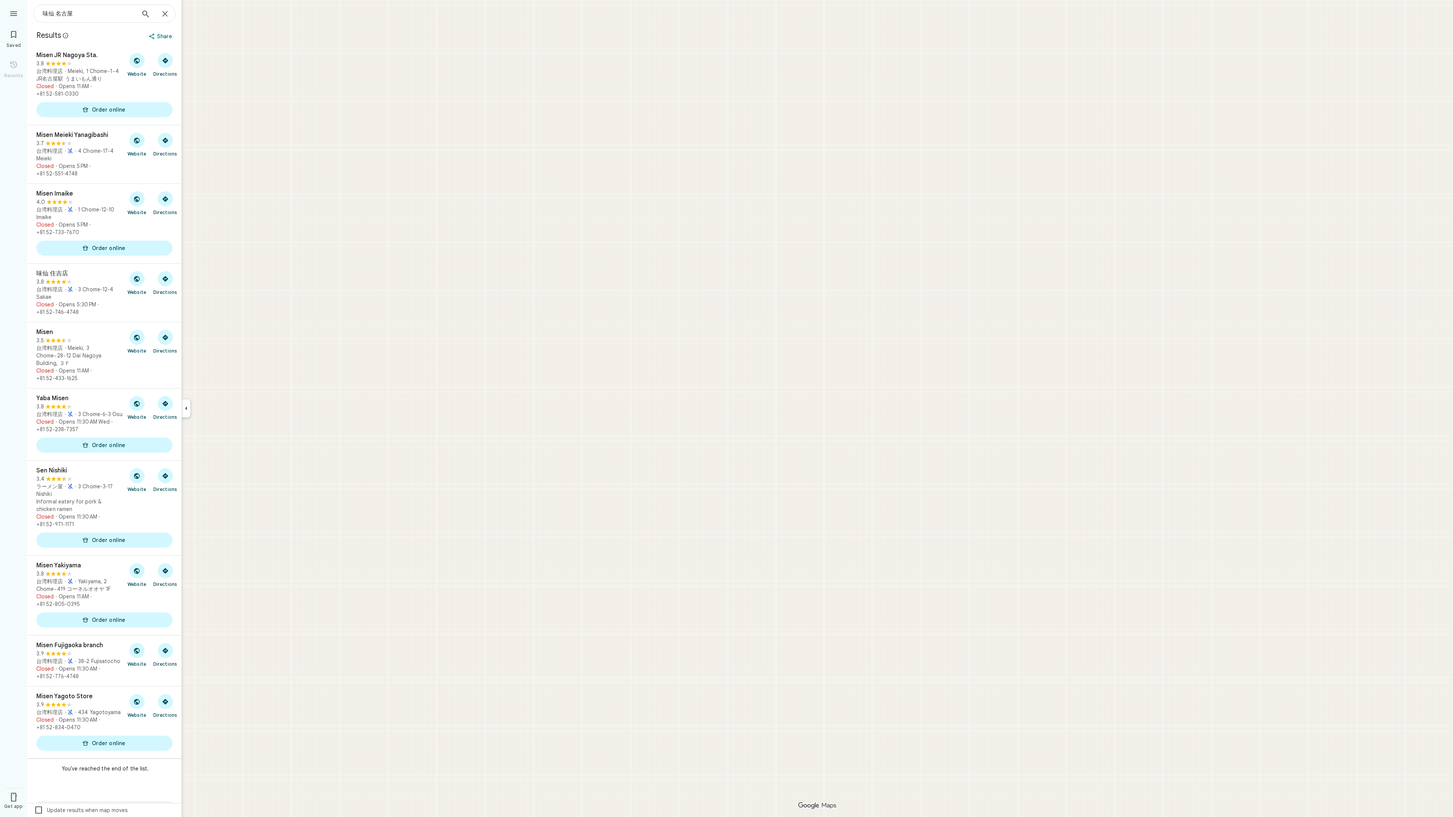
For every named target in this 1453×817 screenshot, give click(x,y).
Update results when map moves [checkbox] (81, 810)
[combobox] (89, 13)
